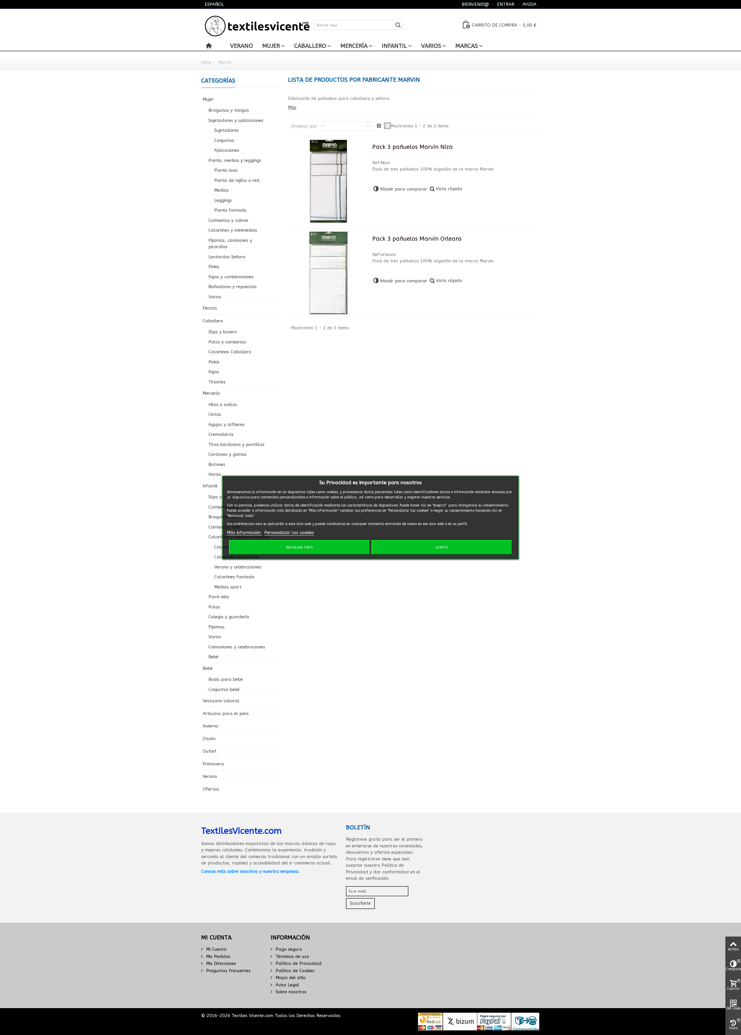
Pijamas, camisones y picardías (230, 244)
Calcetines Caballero (229, 351)
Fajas (213, 371)
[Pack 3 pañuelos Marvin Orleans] (328, 273)
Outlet (210, 751)
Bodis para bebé (225, 679)
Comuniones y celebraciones (236, 647)
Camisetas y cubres (228, 220)
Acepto (442, 547)
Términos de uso (291, 956)
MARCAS (466, 46)
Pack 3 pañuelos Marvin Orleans (417, 238)
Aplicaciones (226, 150)
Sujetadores (226, 130)
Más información (244, 532)
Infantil (394, 46)
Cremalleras (221, 434)
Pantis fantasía (230, 210)
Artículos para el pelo (226, 713)
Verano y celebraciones (237, 567)
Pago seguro (288, 949)
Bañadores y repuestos (232, 286)
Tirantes (216, 382)
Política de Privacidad (298, 963)
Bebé (213, 656)
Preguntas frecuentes (228, 970)
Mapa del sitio (290, 977)
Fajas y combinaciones (231, 276)
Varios (431, 46)
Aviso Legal (286, 985)
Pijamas (216, 627)
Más (292, 107)
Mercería (354, 46)
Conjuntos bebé (224, 689)
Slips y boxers (222, 331)
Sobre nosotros (290, 991)
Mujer (271, 46)
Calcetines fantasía (234, 576)
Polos (214, 607)
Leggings (223, 200)
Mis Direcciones (220, 963)
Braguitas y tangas (228, 110)
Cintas (214, 414)
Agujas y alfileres (226, 424)
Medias (221, 190)
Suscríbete (360, 903)
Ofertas (211, 789)
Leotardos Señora (226, 256)
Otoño (209, 738)
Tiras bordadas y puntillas (236, 444)
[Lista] (387, 125)
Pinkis (213, 266)
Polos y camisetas (227, 342)
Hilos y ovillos (222, 404)
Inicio (206, 62)
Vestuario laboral (221, 700)
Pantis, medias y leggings (234, 160)
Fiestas (210, 308)
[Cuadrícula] (378, 125)
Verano (241, 46)
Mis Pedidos (217, 956)
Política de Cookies (294, 970)
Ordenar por (304, 126)
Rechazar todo (299, 547)
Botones (216, 464)
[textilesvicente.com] (257, 24)
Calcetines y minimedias (232, 230)
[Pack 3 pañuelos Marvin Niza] (328, 181)
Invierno (210, 726)
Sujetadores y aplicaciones (235, 120)
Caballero (310, 46)
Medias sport (227, 587)
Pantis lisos (226, 170)
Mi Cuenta (216, 949)
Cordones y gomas (227, 454)
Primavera (213, 764)
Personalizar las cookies (289, 532)
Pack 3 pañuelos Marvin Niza (412, 147)
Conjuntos (224, 140)
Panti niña (218, 596)
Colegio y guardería (228, 616)
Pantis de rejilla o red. (237, 180)
